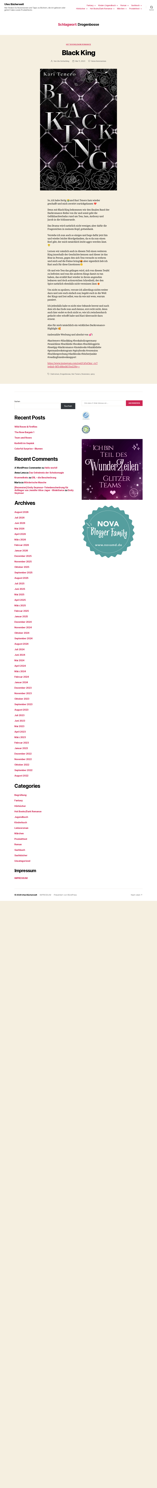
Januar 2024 (21, 682)
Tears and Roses (23, 437)
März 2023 (20, 737)
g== (78, 366)
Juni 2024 (19, 655)
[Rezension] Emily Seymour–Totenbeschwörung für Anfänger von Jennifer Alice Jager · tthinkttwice (41, 489)
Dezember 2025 (23, 556)
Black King (78, 53)
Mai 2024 (19, 660)
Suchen (17, 401)
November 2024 (23, 627)
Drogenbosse (65, 374)
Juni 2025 (19, 589)
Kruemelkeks (21, 477)
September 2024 (23, 638)
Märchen (121, 8)
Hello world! (51, 467)
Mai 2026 (19, 528)
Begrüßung (20, 795)
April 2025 (20, 600)
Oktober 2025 (21, 567)
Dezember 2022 (23, 753)
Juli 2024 (19, 649)
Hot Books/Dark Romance (101, 8)
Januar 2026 (21, 550)
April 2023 (20, 731)
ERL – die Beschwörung (44, 477)
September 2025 (23, 572)
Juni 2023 (19, 720)
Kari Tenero (76, 374)
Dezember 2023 (23, 687)
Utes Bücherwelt (14, 4)
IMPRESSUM (21, 878)
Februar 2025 (21, 611)
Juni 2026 (19, 523)
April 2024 (20, 666)
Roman (123, 5)
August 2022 (21, 775)
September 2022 (23, 770)
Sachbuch (135, 5)
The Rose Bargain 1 (24, 432)
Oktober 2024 (21, 633)
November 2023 (23, 693)
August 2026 (21, 512)
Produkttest (134, 8)
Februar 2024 (21, 677)
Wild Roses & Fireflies (25, 426)
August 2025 (21, 578)
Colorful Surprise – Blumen (28, 448)
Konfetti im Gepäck (24, 443)
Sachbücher (20, 855)
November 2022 (23, 759)
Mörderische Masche (35, 482)
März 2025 (20, 605)
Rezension (85, 374)
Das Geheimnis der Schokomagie (46, 472)
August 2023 (21, 709)
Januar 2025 (21, 616)
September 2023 (23, 704)
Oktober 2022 (21, 764)
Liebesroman (21, 828)
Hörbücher (80, 8)
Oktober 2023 (21, 698)
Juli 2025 (19, 583)
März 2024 (20, 671)
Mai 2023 (19, 726)
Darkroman (55, 374)
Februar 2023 (21, 742)
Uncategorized (22, 861)
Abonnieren (134, 403)
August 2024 (21, 644)
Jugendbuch (21, 817)
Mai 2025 (19, 594)
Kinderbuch (20, 822)
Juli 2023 (19, 715)
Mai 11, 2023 (80, 61)
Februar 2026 (21, 545)
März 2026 (20, 539)
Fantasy (90, 5)
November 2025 (23, 561)
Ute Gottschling (63, 61)
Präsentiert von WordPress (65, 895)
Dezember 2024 (23, 622)
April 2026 (20, 534)
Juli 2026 (19, 517)
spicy (93, 374)
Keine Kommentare (98, 61)
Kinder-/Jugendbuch (107, 5)
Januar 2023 (21, 748)
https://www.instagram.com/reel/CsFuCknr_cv (72, 363)
